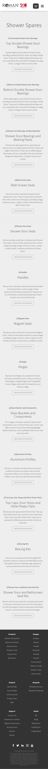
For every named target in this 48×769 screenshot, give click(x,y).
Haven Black (36, 662)
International (12, 694)
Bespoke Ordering (36, 690)
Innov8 (36, 646)
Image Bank (36, 731)
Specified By (12, 686)
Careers (12, 731)
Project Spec (12, 698)
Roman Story (12, 727)
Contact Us (12, 715)
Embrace (36, 650)
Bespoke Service (36, 686)
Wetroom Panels (12, 642)
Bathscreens (12, 646)
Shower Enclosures (12, 638)
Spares (12, 735)
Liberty (36, 642)
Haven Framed (36, 666)
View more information (23, 69)
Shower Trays (12, 650)
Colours (36, 638)
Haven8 (36, 654)
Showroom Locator (12, 719)
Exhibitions (36, 727)
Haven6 (36, 658)
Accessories (12, 654)
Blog (36, 719)
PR (36, 715)
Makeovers (36, 723)
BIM (12, 702)
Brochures (12, 658)
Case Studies (12, 690)
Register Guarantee (12, 723)
